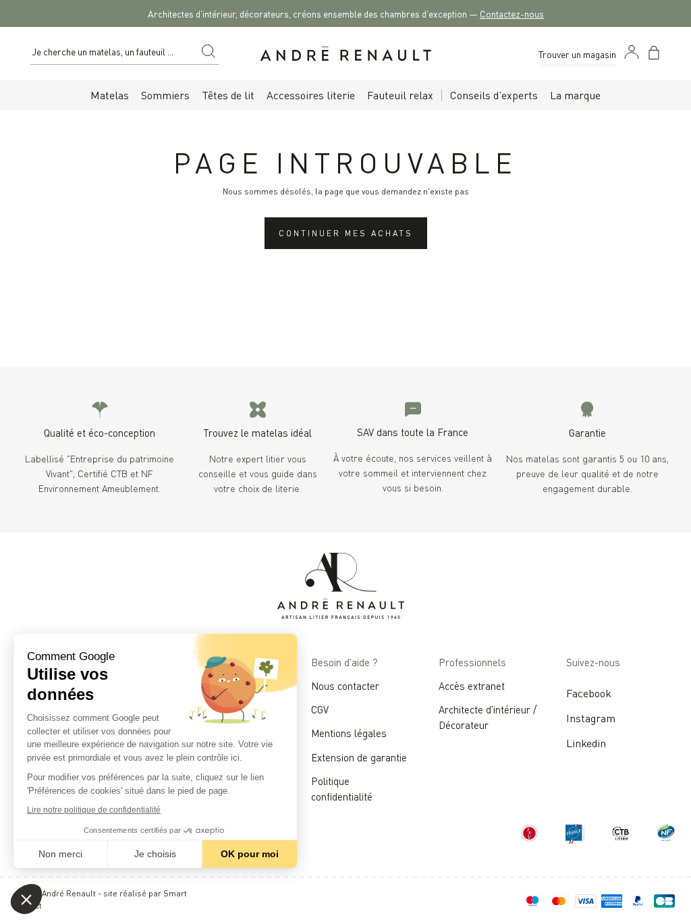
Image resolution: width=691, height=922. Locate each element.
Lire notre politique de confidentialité (94, 810)
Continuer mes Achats (346, 232)
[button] (26, 899)
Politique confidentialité (341, 788)
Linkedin (586, 742)
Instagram (590, 717)
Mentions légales (349, 732)
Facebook (588, 692)
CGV (320, 708)
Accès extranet (472, 685)
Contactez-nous (512, 13)
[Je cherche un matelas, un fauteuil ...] (208, 53)
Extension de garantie (359, 756)
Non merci (60, 853)
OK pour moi (250, 853)
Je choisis (155, 853)
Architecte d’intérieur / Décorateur (487, 716)
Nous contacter (345, 685)
